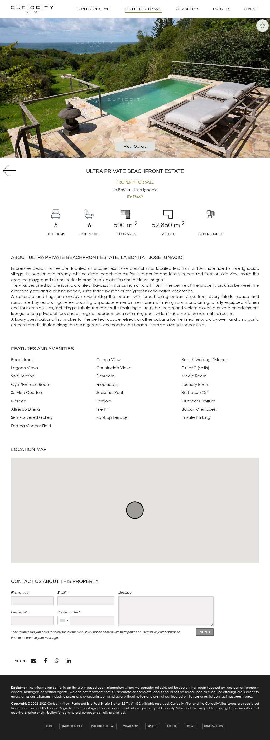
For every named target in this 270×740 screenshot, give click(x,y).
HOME (49, 726)
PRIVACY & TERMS (213, 726)
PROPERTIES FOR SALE (143, 9)
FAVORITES (221, 9)
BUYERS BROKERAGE (95, 9)
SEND (205, 632)
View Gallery (135, 146)
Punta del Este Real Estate (90, 703)
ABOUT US (172, 726)
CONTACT (251, 9)
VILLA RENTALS (187, 9)
